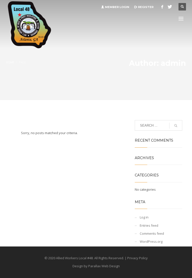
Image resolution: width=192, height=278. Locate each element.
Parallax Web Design (104, 266)
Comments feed (152, 233)
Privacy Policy (137, 258)
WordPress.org (151, 241)
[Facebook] (162, 7)
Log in (144, 217)
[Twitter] (170, 7)
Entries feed (149, 225)
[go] (175, 125)
